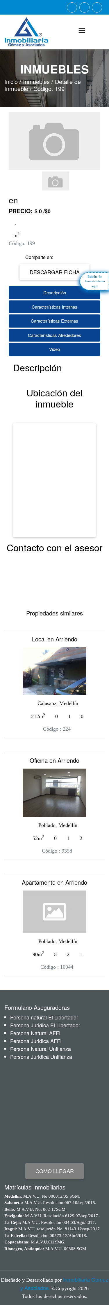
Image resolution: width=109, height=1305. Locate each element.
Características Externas (54, 321)
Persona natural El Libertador (44, 1017)
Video (54, 349)
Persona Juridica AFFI (36, 1041)
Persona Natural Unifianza (40, 1048)
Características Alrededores (54, 335)
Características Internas (54, 307)
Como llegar (54, 1171)
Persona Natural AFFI (35, 1033)
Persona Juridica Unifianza (41, 1056)
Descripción (54, 292)
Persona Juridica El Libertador (45, 1025)
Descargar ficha (55, 272)
